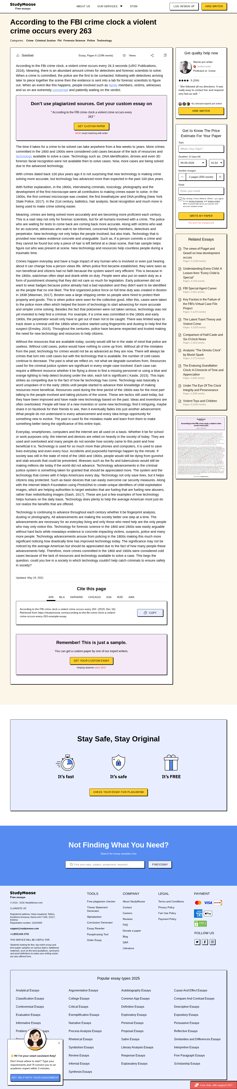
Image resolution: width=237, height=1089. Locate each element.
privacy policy (214, 201)
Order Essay (94, 940)
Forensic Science (74, 40)
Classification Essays (30, 998)
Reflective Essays (186, 1031)
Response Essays (133, 1055)
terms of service (196, 201)
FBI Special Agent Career (200, 288)
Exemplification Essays (84, 1014)
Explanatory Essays (134, 1063)
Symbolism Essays (81, 1047)
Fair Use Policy (167, 913)
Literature (128, 948)
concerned (60, 90)
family (113, 85)
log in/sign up (183, 6)
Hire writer (201, 110)
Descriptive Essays (186, 1006)
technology (24, 156)
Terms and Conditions (171, 901)
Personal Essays (132, 1023)
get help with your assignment (35, 1077)
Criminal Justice (45, 40)
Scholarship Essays (187, 1063)
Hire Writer (214, 6)
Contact (127, 907)
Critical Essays (78, 1006)
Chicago (94, 597)
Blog (125, 936)
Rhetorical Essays (81, 1039)
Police (91, 40)
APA (51, 597)
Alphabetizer (94, 916)
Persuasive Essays (186, 1023)
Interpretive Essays (186, 1047)
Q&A (125, 942)
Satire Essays (130, 1039)
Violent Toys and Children (200, 400)
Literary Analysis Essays (137, 1047)
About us (83, 6)
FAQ (125, 924)
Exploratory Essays (134, 1014)
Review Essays (79, 1055)
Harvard (76, 597)
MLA (62, 597)
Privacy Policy (166, 907)
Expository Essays (186, 1014)
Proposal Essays (132, 1031)
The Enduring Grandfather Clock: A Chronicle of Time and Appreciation (203, 370)
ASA (108, 597)
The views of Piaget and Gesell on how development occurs (201, 253)
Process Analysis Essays (85, 1031)
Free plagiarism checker (101, 901)
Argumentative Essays (83, 990)
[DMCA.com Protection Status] (200, 923)
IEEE (120, 597)
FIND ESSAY (160, 864)
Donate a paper (132, 930)
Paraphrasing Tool (97, 934)
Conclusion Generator (100, 922)
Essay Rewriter (96, 928)
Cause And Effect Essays (190, 990)
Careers (127, 913)
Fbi (60, 40)
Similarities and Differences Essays (197, 1039)
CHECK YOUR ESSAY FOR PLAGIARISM (118, 792)
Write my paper (201, 215)
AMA (131, 597)
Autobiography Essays (136, 990)
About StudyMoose (134, 901)
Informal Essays (79, 1063)
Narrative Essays (80, 1023)
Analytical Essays (27, 990)
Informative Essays (28, 1023)
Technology (104, 40)
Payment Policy (167, 919)
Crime (30, 40)
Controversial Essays (30, 1006)
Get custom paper (91, 126)
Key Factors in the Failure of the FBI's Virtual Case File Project (201, 304)
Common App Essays (135, 998)
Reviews (128, 919)
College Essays (79, 998)
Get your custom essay (91, 660)
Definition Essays (132, 1006)
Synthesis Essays (80, 1071)
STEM (133, 6)
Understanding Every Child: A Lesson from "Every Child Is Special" (202, 273)
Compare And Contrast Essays (194, 998)
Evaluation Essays (28, 1014)
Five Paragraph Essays (189, 1055)
